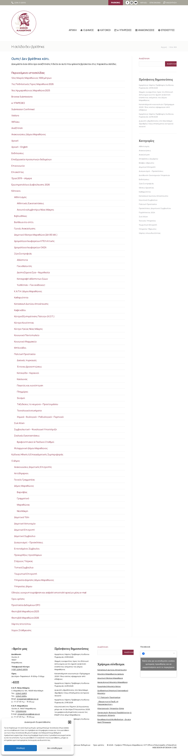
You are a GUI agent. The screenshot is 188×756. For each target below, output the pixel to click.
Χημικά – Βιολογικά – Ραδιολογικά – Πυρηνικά (40, 416)
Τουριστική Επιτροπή (25, 573)
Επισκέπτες (17, 172)
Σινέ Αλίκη (19, 423)
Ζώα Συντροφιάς (23, 253)
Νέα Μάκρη (22, 511)
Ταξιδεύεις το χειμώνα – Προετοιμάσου (37, 404)
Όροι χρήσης (18, 598)
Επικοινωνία (17, 165)
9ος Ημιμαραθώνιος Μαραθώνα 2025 (30, 90)
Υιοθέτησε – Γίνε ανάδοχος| (31, 285)
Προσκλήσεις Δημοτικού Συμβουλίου (155, 208)
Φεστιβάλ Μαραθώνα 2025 (25, 611)
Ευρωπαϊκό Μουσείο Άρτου (109, 686)
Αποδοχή (20, 748)
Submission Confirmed (22, 109)
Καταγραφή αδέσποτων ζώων (32, 278)
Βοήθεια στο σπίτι (24, 222)
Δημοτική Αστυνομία (24, 523)
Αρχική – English (19, 146)
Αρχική (14, 140)
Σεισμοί (21, 398)
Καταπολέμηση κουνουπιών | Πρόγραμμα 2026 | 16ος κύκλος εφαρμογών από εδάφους (156, 107)
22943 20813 (21, 693)
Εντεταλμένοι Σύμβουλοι (27, 548)
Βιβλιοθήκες (20, 216)
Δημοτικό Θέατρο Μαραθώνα (110, 678)
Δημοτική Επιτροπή (24, 529)
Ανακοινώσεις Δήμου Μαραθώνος (28, 134)
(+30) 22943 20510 (19, 669)
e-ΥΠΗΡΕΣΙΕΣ (18, 102)
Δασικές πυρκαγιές (27, 360)
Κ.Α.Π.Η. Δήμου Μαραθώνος (28, 291)
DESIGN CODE (171, 747)
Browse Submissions (22, 96)
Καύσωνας (22, 379)
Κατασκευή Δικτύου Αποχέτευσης (31, 303)
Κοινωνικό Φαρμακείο (25, 341)
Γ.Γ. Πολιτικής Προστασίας (109, 697)
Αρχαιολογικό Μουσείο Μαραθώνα (112, 682)
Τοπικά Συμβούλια (23, 567)
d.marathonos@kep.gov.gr (28, 714)
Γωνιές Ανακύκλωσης (25, 228)
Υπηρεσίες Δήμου (23, 586)
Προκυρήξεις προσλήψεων (28, 555)
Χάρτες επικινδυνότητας (150, 233)
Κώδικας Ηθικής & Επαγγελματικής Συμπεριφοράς (37, 454)
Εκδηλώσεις (17, 153)
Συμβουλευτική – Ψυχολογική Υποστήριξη (35, 429)
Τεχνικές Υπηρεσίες (147, 220)
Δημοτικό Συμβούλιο (24, 536)
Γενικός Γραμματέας (24, 479)
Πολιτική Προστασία (24, 354)
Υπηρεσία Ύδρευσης (147, 229)
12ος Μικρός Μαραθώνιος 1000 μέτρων (31, 77)
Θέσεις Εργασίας (146, 187)
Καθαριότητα (21, 297)
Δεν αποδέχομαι (54, 748)
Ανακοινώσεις (145, 150)
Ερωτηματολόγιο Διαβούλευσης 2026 (30, 184)
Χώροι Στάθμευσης (21, 630)
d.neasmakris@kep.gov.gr (28, 699)
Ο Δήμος (15, 460)
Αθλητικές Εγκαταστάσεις (30, 203)
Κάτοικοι (16, 190)
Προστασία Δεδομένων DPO (25, 605)
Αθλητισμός (20, 197)
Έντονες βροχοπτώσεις (29, 366)
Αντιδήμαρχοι (21, 473)
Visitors (15, 115)
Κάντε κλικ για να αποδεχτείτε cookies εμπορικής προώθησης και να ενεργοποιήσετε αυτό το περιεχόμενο (158, 664)
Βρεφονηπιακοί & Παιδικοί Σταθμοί (35, 441)
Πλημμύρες (22, 391)
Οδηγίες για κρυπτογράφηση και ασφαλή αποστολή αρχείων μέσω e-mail (48, 592)
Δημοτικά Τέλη (21, 517)
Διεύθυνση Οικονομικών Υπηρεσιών (154, 175)
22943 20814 (21, 696)
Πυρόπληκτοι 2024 (147, 212)
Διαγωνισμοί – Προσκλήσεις (28, 542)
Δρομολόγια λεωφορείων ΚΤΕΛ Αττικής (34, 241)
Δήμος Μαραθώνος (24, 485)
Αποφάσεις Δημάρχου (148, 159)
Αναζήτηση (17, 128)
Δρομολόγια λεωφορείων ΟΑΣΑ (30, 247)
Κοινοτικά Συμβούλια (148, 200)
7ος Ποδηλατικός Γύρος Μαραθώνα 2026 (32, 84)
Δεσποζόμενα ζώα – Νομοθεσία (33, 272)
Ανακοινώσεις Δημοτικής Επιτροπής (33, 467)
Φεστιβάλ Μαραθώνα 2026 (25, 617)
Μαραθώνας (23, 504)
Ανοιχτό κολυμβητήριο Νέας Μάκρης (35, 209)
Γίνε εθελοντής (24, 266)
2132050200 (21, 711)
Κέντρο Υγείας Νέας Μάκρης (28, 328)
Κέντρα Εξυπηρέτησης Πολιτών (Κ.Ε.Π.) (34, 316)
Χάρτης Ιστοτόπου (21, 623)
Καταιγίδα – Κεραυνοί (28, 372)
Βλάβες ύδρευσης (146, 163)
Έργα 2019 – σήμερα (21, 178)
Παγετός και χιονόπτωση (30, 385)
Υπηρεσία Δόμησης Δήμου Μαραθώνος (34, 580)
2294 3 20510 (20, 2)
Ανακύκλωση (144, 154)
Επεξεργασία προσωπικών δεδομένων (31, 159)
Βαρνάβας (22, 492)
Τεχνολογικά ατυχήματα (29, 410)
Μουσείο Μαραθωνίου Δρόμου (110, 674)
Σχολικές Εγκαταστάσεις (27, 435)
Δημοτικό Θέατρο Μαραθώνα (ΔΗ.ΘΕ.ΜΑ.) (35, 234)
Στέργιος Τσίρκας (23, 561)
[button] (69, 722)
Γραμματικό (23, 498)
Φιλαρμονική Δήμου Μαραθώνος (31, 448)
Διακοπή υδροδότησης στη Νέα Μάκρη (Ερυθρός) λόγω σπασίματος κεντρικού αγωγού (156, 124)
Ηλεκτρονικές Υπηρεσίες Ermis (110, 708)
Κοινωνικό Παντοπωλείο (26, 335)
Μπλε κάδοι (20, 347)
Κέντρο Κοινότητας (24, 322)
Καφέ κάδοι (20, 310)
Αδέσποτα (22, 259)
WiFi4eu (15, 121)
